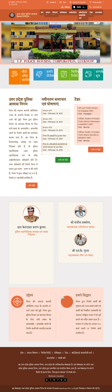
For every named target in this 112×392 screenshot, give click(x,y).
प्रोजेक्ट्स (63, 12)
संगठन (48, 12)
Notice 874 (47, 127)
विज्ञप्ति (78, 7)
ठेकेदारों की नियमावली (79, 2)
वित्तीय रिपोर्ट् (46, 353)
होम (42, 12)
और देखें (32, 185)
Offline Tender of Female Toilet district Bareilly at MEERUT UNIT (88, 135)
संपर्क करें (61, 358)
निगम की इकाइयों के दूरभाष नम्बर (54, 136)
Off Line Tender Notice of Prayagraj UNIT (88, 109)
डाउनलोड (98, 12)
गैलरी (64, 2)
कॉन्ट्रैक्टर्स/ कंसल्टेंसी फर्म (83, 15)
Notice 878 (47, 119)
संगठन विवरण (32, 353)
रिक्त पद (67, 7)
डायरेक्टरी (52, 2)
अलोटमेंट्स (72, 12)
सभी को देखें (62, 159)
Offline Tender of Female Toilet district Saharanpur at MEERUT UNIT (89, 121)
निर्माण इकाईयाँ (96, 2)
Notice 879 (47, 110)
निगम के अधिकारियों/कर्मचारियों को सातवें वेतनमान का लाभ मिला (55, 146)
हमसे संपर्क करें (96, 7)
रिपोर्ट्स (54, 12)
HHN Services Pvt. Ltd (64, 388)
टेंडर (91, 12)
